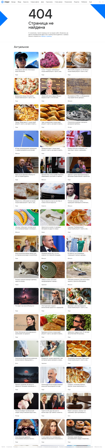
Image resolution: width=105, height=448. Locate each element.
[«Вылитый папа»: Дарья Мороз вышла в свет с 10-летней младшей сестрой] (52, 90)
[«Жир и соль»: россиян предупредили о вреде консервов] (52, 274)
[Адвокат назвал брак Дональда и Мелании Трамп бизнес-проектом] (78, 169)
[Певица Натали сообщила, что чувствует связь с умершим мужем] (78, 143)
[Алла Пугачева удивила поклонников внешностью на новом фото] (26, 431)
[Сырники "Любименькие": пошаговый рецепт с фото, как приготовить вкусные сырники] (78, 221)
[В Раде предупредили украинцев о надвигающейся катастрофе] (26, 143)
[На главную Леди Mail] (6, 2)
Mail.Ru (3, 446)
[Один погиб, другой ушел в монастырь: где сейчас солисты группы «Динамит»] (52, 405)
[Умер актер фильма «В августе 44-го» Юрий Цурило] (26, 169)
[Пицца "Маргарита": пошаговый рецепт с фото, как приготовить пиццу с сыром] (26, 116)
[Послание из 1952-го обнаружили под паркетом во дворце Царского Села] (78, 90)
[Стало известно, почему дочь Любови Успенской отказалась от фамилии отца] (52, 431)
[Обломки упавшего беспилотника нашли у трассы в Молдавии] (78, 274)
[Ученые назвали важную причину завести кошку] (26, 274)
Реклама (15, 446)
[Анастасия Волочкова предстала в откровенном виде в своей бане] (26, 248)
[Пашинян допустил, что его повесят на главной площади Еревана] (52, 248)
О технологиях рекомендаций (51, 446)
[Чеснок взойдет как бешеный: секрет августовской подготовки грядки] (26, 405)
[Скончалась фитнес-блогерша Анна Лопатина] (26, 64)
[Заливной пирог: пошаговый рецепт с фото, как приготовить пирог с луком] (52, 143)
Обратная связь (98, 446)
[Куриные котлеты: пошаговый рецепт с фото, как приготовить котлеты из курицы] (52, 326)
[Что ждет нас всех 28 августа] (26, 300)
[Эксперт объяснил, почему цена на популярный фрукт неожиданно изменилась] (26, 221)
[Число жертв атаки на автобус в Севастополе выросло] (52, 195)
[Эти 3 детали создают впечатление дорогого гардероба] (52, 300)
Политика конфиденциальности (66, 446)
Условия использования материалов (84, 446)
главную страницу (46, 36)
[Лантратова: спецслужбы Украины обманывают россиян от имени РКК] (52, 169)
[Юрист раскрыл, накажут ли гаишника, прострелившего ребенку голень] (78, 405)
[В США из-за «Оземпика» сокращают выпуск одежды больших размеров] (78, 248)
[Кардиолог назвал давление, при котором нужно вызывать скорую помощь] (52, 352)
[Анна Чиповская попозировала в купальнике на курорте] (26, 326)
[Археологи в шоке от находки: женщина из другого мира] (52, 221)
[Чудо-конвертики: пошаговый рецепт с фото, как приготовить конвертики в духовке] (52, 116)
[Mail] (2, 2)
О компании (9, 446)
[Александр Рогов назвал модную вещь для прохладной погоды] (52, 379)
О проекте (39, 446)
